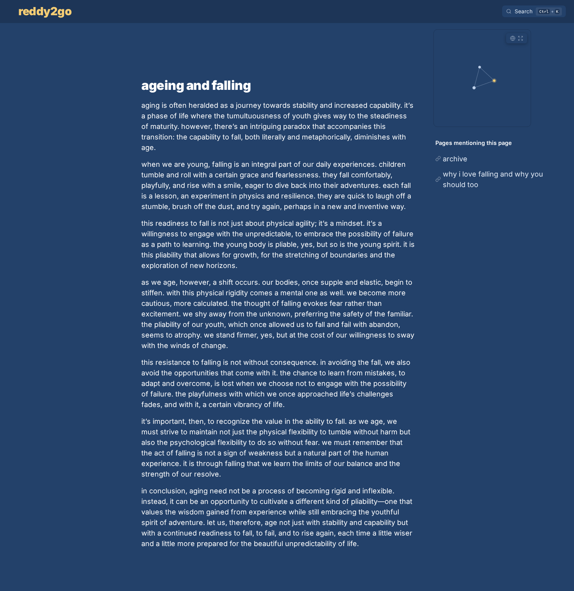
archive (455, 159)
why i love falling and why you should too (493, 179)
